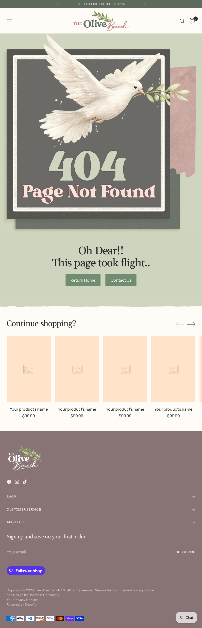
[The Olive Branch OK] (101, 21)
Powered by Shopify (21, 604)
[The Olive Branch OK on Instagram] (17, 482)
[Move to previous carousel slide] (180, 324)
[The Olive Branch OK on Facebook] (10, 482)
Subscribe (185, 552)
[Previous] (57, 4)
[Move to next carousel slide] (191, 324)
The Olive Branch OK (50, 590)
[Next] (144, 4)
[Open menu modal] (9, 21)
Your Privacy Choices (22, 600)
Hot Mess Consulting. (44, 595)
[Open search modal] (182, 21)
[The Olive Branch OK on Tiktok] (25, 482)
